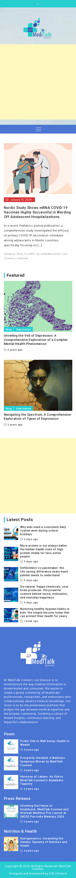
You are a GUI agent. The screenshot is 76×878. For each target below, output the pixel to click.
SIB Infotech (58, 873)
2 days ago (30, 539)
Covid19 (29, 253)
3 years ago (15, 349)
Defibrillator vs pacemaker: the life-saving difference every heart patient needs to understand (44, 571)
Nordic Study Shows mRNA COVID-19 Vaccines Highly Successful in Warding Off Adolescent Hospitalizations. (37, 212)
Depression (23, 329)
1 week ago (30, 621)
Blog (20, 253)
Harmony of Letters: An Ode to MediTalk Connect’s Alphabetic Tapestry (41, 780)
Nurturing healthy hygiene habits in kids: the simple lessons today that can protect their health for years (44, 612)
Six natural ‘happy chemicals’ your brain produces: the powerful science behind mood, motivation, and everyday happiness (44, 592)
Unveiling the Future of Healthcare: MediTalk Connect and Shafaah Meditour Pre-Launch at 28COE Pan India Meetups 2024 (44, 811)
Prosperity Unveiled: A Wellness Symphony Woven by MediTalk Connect (42, 761)
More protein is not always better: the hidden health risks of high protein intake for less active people (44, 551)
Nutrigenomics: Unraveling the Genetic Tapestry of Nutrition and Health (43, 842)
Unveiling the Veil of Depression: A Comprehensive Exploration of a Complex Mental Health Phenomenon (36, 340)
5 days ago (30, 561)
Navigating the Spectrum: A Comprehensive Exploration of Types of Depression (37, 416)
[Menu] (38, 129)
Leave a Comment (17, 258)
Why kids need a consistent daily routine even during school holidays (43, 530)
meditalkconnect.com (53, 253)
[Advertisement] (38, 82)
